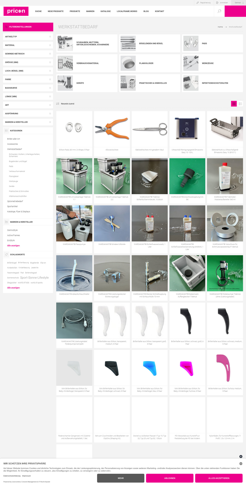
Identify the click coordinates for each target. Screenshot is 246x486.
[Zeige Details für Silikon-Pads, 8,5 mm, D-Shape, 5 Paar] (74, 134)
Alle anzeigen (13, 245)
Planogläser (146, 63)
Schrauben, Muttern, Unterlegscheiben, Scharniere (92, 43)
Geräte (80, 83)
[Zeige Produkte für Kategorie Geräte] (65, 83)
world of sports (37, 283)
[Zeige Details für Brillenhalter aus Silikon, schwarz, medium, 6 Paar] (225, 325)
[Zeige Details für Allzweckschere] (112, 134)
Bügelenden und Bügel (151, 43)
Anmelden (224, 3)
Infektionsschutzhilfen (215, 83)
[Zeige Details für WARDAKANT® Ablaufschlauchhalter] (74, 278)
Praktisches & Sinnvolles (153, 83)
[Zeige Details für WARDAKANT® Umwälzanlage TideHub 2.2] (112, 181)
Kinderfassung (24, 268)
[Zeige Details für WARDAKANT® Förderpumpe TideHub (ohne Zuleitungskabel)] (225, 278)
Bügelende (34, 263)
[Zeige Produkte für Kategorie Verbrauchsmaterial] (65, 63)
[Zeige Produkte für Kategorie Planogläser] (128, 63)
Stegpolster (12, 283)
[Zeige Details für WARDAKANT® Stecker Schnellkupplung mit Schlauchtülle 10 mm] (150, 278)
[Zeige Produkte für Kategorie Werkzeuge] (190, 63)
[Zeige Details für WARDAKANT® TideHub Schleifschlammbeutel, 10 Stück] (150, 181)
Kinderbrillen (12, 268)
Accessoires (12, 144)
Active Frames (13, 235)
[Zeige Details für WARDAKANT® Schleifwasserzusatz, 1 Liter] (150, 229)
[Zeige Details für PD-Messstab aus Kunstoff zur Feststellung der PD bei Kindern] (187, 420)
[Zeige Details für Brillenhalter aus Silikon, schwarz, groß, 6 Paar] (187, 325)
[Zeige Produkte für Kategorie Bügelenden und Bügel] (128, 43)
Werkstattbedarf (14, 149)
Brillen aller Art (13, 139)
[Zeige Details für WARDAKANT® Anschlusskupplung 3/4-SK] (187, 181)
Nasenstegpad (13, 273)
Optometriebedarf (15, 201)
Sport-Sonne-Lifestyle (34, 277)
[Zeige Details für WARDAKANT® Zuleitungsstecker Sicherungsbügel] (112, 278)
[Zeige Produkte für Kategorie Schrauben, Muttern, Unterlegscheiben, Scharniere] (65, 43)
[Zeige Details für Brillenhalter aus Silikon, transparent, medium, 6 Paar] (112, 325)
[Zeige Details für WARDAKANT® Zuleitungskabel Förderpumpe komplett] (74, 325)
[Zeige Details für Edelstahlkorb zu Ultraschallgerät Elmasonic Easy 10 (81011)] (225, 134)
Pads (204, 43)
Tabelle (234, 104)
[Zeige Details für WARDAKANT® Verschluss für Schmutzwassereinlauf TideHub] (225, 229)
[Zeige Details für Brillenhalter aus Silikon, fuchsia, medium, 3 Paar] (225, 372)
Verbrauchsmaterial (87, 63)
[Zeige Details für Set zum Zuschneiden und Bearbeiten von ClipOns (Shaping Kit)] (112, 420)
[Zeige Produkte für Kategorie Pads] (190, 43)
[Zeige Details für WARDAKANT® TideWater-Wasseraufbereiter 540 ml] (225, 181)
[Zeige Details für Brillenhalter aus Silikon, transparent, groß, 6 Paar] (150, 325)
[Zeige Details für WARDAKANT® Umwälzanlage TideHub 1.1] (74, 181)
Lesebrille (34, 268)
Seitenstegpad (31, 273)
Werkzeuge (208, 63)
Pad (22, 273)
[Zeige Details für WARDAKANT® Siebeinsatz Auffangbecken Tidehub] (187, 278)
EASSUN (11, 240)
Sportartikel (12, 206)
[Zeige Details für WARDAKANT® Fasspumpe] (74, 229)
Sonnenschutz (13, 278)
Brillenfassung (23, 263)
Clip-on (43, 263)
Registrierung (205, 3)
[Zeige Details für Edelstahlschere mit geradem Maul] (150, 134)
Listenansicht (240, 104)
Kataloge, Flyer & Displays (18, 211)
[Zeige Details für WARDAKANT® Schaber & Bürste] (112, 229)
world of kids (23, 282)
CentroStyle (12, 230)
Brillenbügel (12, 263)
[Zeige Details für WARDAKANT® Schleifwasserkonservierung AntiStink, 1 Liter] (187, 229)
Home (220, 27)
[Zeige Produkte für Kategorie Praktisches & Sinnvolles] (128, 83)
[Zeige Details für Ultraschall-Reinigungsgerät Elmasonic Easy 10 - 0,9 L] (187, 134)
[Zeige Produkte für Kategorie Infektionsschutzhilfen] (190, 83)
